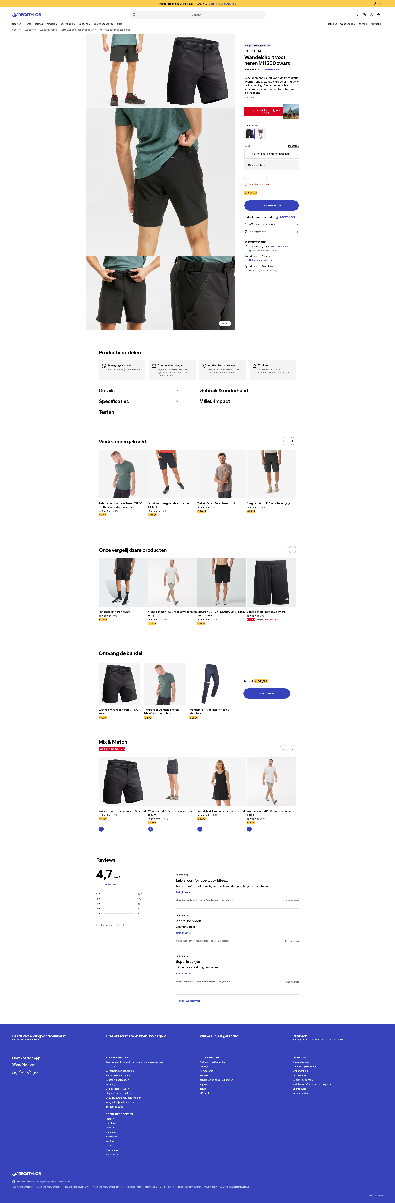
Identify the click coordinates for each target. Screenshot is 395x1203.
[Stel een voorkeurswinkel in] (356, 15)
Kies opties (267, 693)
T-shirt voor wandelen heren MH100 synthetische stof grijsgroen (121, 505)
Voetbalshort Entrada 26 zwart (266, 611)
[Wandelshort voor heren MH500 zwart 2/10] (123, 71)
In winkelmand (272, 205)
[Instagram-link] (28, 1072)
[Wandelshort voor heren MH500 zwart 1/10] (197, 71)
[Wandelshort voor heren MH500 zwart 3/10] (160, 182)
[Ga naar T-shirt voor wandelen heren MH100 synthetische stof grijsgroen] (165, 684)
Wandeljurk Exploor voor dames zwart (221, 811)
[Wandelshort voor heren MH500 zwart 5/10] (197, 293)
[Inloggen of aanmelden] (371, 15)
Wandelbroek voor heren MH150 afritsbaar (209, 711)
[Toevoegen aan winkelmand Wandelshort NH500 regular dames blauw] (150, 829)
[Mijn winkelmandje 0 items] (379, 15)
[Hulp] (364, 15)
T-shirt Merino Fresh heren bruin (217, 503)
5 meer (225, 323)
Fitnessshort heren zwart (114, 611)
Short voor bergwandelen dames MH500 (169, 505)
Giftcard (376, 24)
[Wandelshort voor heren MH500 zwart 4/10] (123, 293)
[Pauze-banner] (375, 3)
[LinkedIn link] (35, 1072)
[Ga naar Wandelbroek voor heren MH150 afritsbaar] (210, 684)
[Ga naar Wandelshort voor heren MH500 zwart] (119, 684)
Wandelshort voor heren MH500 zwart (119, 711)
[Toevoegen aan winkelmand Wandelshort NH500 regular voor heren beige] (249, 829)
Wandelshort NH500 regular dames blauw (170, 813)
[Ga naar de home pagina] (26, 15)
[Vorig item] (283, 441)
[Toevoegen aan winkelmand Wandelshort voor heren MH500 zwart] (101, 829)
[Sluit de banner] (380, 3)
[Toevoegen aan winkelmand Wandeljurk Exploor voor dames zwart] (200, 829)
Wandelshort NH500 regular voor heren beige (172, 613)
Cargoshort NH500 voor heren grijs (268, 503)
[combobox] (271, 165)
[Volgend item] (292, 441)
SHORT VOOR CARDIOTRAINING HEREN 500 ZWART (222, 613)
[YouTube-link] (21, 1072)
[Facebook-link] (14, 1072)
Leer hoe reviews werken (108, 925)
